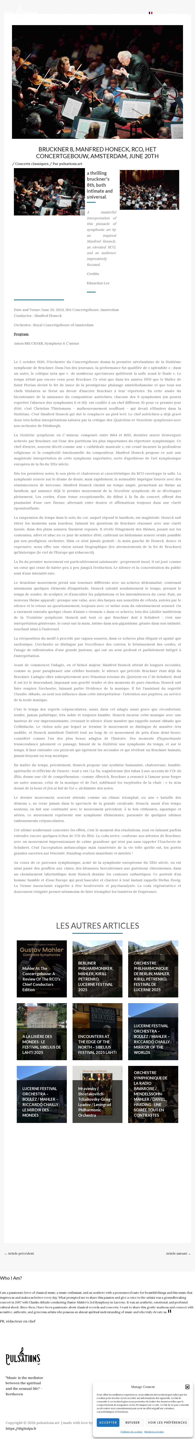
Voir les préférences (167, 1423)
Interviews (128, 12)
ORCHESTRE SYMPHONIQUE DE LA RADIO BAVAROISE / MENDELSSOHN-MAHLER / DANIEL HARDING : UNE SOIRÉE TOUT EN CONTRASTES (150, 1093)
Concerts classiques (32, 163)
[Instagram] (188, 12)
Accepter (108, 1423)
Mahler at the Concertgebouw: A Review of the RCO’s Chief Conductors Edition (41, 979)
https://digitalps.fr (21, 1428)
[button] (187, 1387)
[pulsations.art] (21, 12)
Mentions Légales (154, 1431)
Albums (103, 12)
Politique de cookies (131, 1431)
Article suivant (178, 1253)
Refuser (132, 1423)
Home (59, 12)
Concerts (78, 12)
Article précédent (19, 1253)
